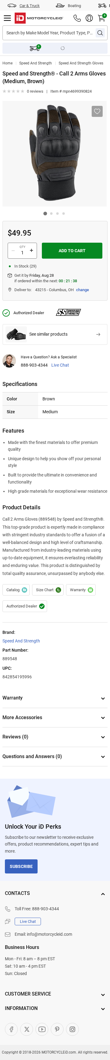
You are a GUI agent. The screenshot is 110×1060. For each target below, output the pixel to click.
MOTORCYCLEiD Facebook (11, 1029)
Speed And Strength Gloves (81, 63)
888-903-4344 (34, 365)
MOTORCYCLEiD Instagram (72, 1029)
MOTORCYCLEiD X (26, 1029)
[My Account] (89, 18)
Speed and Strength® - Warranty (81, 590)
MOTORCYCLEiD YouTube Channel (41, 1029)
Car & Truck (30, 5)
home (7, 63)
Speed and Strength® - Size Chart (48, 590)
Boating (74, 5)
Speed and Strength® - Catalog (16, 590)
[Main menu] (7, 18)
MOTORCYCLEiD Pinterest (57, 1029)
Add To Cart (72, 250)
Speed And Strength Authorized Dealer (24, 606)
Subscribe (21, 866)
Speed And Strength (35, 63)
